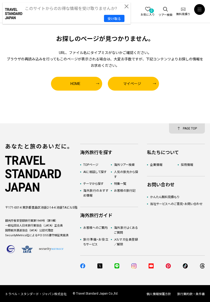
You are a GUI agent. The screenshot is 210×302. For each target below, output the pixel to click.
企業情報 (156, 165)
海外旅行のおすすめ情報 (95, 193)
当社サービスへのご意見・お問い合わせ (176, 204)
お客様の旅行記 (124, 190)
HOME (75, 84)
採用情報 (187, 165)
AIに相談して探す (95, 172)
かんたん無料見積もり (164, 197)
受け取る (114, 19)
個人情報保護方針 (158, 294)
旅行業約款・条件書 (191, 294)
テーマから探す (93, 184)
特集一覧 (120, 184)
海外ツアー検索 (124, 165)
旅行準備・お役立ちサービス (95, 242)
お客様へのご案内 (95, 228)
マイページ (132, 84)
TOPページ (90, 165)
